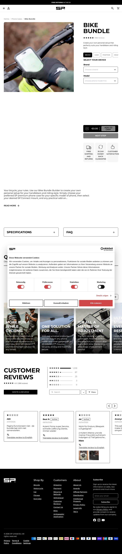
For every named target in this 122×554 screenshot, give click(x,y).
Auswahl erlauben (61, 303)
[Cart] (118, 8)
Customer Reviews (57, 502)
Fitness (37, 495)
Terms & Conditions (16, 542)
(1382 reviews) (99, 38)
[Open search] (112, 8)
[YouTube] (103, 520)
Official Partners (80, 492)
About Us (77, 485)
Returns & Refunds (57, 493)
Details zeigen (102, 296)
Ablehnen (26, 303)
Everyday (37, 499)
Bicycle (37, 485)
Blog (55, 511)
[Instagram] (98, 520)
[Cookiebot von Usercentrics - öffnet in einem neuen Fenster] (102, 249)
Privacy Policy (79, 505)
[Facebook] (94, 520)
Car (35, 492)
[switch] (47, 287)
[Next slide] (115, 297)
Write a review (20, 392)
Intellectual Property (78, 500)
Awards (76, 488)
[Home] (60, 8)
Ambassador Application (58, 515)
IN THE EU (61, 2)
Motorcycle (38, 488)
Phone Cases (16, 19)
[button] (63, 368)
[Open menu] (3, 8)
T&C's (75, 512)
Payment (57, 488)
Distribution (78, 495)
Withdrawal (58, 498)
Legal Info (77, 508)
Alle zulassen (95, 303)
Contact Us (58, 507)
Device (88, 55)
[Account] (8, 8)
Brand (86, 65)
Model (87, 76)
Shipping (57, 485)
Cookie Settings (27, 542)
